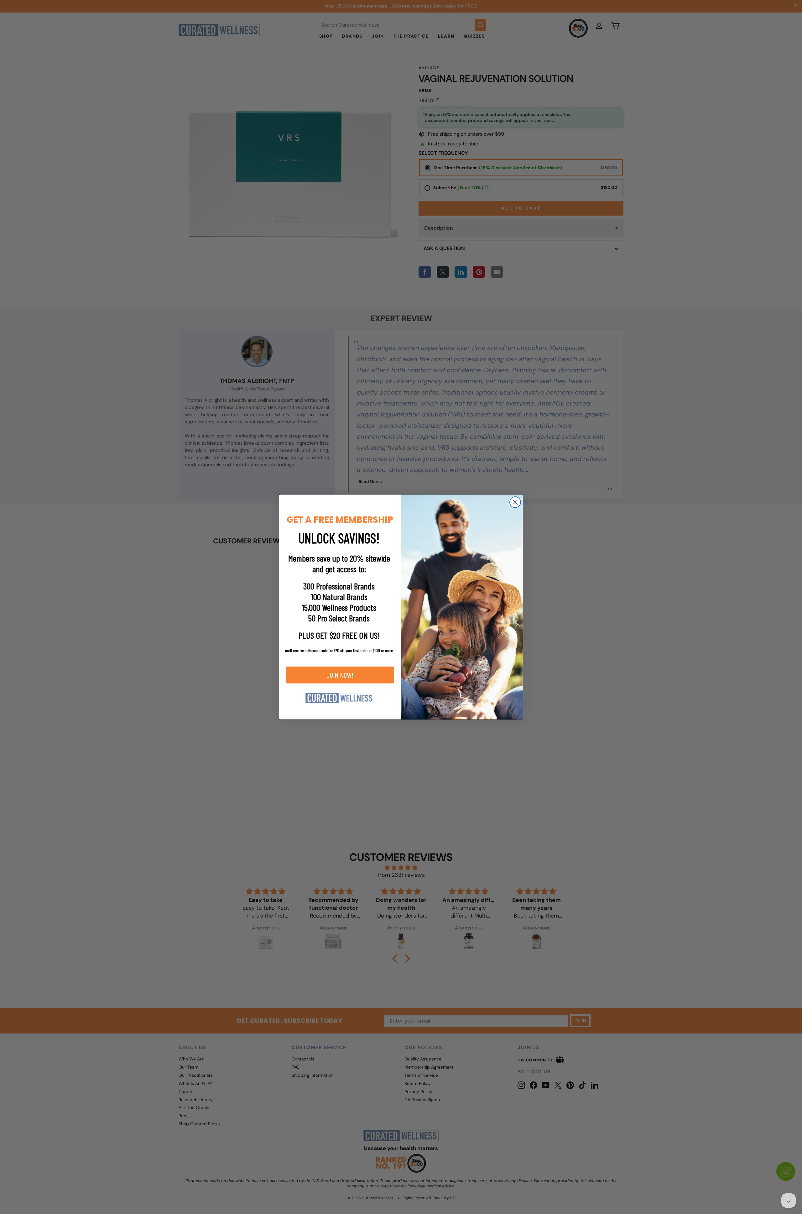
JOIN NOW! (340, 674)
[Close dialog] (515, 502)
